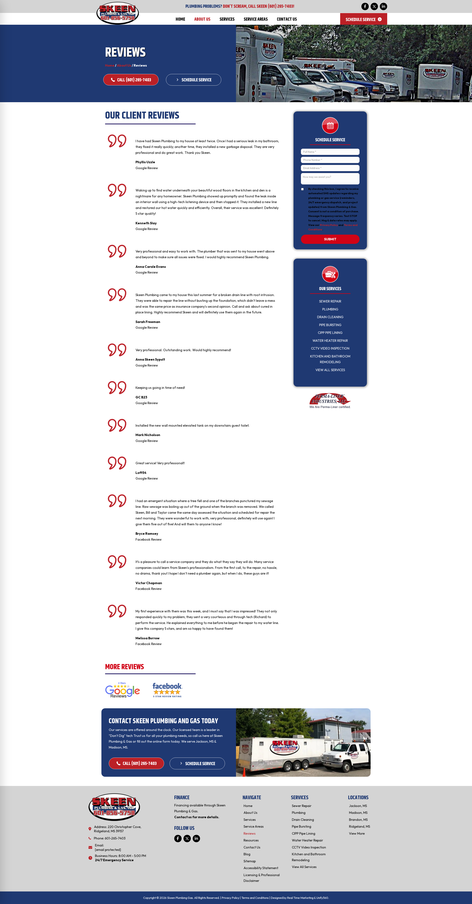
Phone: (99, 838)
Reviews (250, 833)
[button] (365, 6)
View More (357, 833)
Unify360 (322, 898)
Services (250, 819)
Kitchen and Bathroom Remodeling (330, 359)
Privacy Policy (329, 225)
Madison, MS (358, 812)
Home (109, 65)
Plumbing (330, 309)
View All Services (330, 370)
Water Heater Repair (330, 340)
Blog (247, 854)
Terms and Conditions (255, 898)
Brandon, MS (358, 819)
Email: (99, 845)
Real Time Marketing (300, 898)
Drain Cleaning (330, 317)
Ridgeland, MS (359, 826)
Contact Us (252, 847)
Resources (251, 840)
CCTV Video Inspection (330, 348)
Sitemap (250, 861)
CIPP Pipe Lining (330, 333)
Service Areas (254, 826)
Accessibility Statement (261, 868)
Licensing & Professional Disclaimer (262, 878)
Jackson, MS (358, 806)
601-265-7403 (115, 838)
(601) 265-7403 (280, 6)
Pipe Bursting (330, 325)
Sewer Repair (330, 301)
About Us (124, 65)
